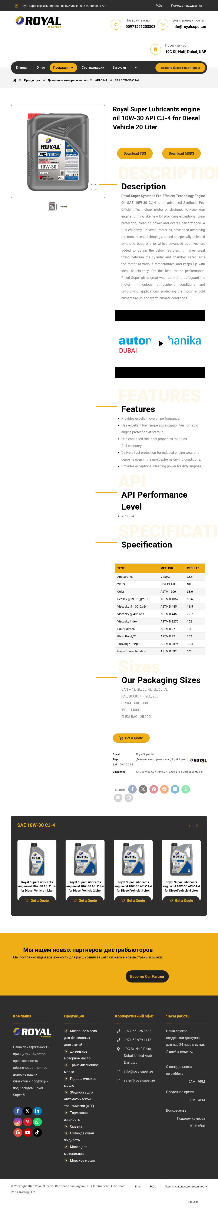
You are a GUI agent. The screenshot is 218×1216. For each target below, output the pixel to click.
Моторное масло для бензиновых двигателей (80, 1038)
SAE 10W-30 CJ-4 (123, 764)
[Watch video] (160, 344)
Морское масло (82, 1160)
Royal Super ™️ (145, 754)
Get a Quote (134, 738)
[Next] (197, 825)
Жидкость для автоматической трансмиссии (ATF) (79, 1099)
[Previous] (189, 825)
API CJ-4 (163, 771)
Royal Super (178, 759)
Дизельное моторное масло (153, 759)
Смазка (76, 1126)
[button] (137, 67)
